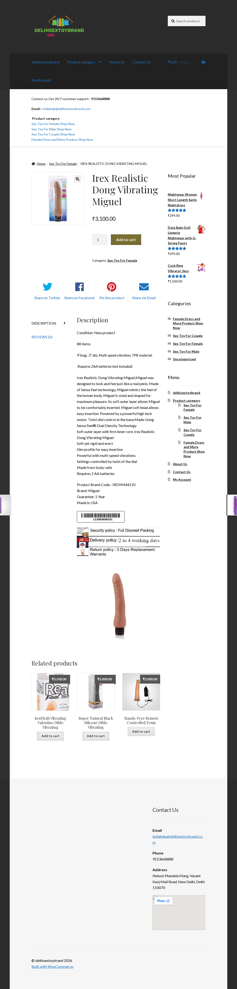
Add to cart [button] (50, 736)
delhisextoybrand (45, 62)
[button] (77, 179)
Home (41, 164)
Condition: (85, 332)
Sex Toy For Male (186, 351)
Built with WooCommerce (52, 966)
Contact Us (142, 62)
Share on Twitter (47, 297)
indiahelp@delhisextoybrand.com (66, 109)
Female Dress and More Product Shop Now (62, 139)
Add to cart (126, 239)
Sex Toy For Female (63, 164)
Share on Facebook (79, 297)
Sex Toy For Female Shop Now (53, 124)
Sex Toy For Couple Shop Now (53, 134)
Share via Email (144, 297)
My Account (41, 80)
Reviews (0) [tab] (41, 337)
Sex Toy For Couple (188, 336)
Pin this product (111, 297)
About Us (117, 62)
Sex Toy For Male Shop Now (51, 129)
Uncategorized (184, 359)
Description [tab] (43, 323)
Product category (81, 62)
